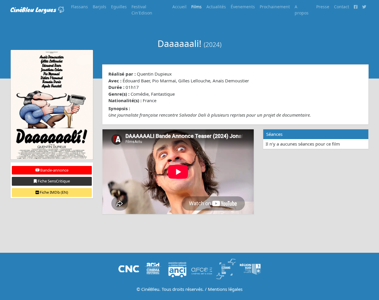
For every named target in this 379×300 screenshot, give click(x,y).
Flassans (79, 6)
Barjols (99, 6)
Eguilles (119, 6)
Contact (341, 6)
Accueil (179, 6)
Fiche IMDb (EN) (53, 192)
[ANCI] (177, 268)
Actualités (216, 6)
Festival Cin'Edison (141, 10)
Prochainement (275, 6)
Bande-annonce (53, 170)
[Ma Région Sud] (250, 268)
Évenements (243, 6)
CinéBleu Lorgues (34, 9)
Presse (322, 6)
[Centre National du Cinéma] (128, 268)
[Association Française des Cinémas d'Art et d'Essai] (201, 268)
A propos (302, 10)
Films (196, 6)
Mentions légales (225, 289)
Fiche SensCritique (53, 181)
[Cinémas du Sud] (226, 268)
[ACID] (153, 268)
